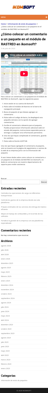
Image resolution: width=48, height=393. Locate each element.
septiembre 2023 (8, 333)
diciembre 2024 (7, 285)
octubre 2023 (6, 329)
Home (3, 24)
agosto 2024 (6, 302)
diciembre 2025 (7, 263)
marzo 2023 (5, 359)
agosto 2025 (6, 267)
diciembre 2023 (7, 324)
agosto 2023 (6, 338)
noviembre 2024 (7, 289)
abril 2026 (5, 254)
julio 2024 (4, 307)
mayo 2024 (5, 316)
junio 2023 (5, 346)
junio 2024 (5, 311)
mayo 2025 (5, 272)
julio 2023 (4, 342)
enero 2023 (5, 368)
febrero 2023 (6, 364)
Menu (3, 17)
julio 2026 (4, 250)
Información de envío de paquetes (22, 24)
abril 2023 (5, 355)
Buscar (4, 178)
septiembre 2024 (8, 298)
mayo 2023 (5, 351)
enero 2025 (5, 281)
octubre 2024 (6, 294)
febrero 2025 (6, 276)
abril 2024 (5, 320)
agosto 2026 (6, 246)
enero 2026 (5, 259)
